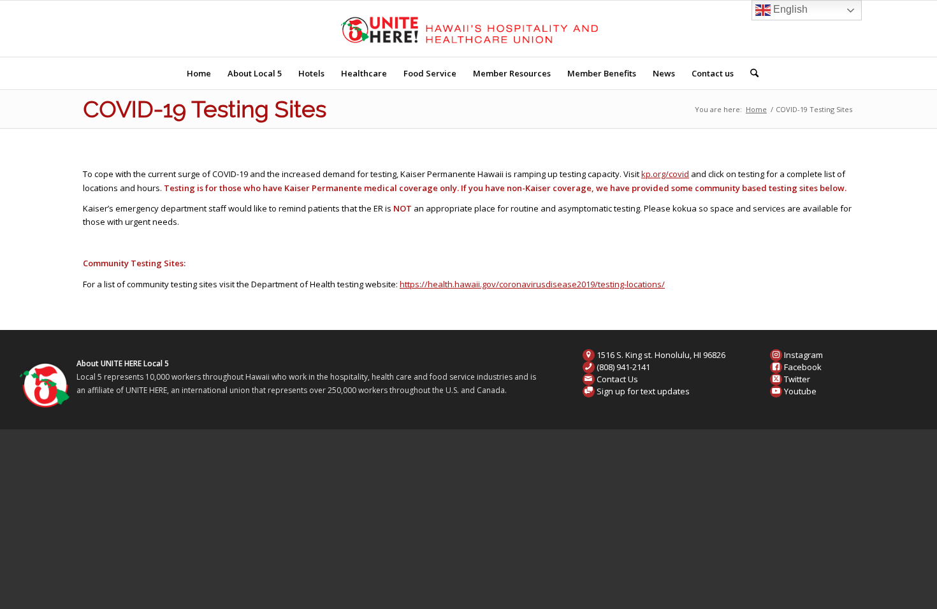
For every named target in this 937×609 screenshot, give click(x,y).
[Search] (750, 73)
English (789, 9)
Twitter (797, 379)
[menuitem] (198, 73)
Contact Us (617, 379)
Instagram (803, 355)
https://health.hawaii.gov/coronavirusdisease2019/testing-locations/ (532, 284)
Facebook (803, 367)
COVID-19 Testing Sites (204, 109)
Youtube (800, 391)
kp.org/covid (665, 174)
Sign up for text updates (643, 391)
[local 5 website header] (469, 29)
